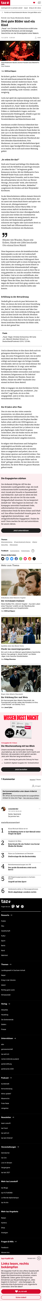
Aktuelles (4, 1010)
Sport (3, 941)
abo (2, 1044)
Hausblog (4, 1015)
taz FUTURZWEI (7, 1193)
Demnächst (5, 1153)
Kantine (4, 1223)
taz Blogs (4, 1188)
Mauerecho (5, 1098)
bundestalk (5, 1084)
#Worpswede (14, 545)
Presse (3, 1029)
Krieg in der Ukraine (8, 980)
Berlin (3, 946)
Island (3, 985)
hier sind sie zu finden (31, 798)
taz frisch (4, 1128)
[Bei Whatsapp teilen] (20, 558)
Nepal (3, 975)
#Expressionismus (7, 542)
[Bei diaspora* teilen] (25, 558)
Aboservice (5, 1252)
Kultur (3, 936)
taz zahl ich (5, 1054)
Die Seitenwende (7, 1020)
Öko (2, 926)
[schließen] (39, 1258)
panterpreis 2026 (7, 1069)
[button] (39, 2)
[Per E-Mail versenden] (2, 558)
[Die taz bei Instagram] (22, 907)
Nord (3, 950)
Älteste (38, 780)
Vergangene (5, 1168)
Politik (3, 921)
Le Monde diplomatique (10, 1198)
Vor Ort (4, 1158)
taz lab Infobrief (7, 1138)
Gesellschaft (5, 931)
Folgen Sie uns (5, 907)
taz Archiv (4, 1202)
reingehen (4, 1108)
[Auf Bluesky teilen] (11, 558)
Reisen (3, 1218)
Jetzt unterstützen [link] (21, 530)
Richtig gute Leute (8, 990)
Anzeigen (4, 1233)
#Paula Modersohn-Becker (22, 542)
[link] (12, 8)
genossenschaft (7, 1049)
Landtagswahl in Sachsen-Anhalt (13, 970)
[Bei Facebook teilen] (16, 558)
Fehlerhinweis (25, 551)
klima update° (6, 1094)
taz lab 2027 (5, 1172)
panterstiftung (6, 1064)
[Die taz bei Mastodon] (13, 907)
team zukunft (6, 1123)
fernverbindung (6, 1089)
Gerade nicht (31, 1258)
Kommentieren (15, 551)
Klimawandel (5, 995)
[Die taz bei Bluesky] (17, 907)
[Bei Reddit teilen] (29, 558)
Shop (3, 1228)
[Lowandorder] (3, 809)
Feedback (4, 1247)
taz (6, 901)
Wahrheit (4, 955)
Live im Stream (6, 1163)
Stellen (3, 1024)
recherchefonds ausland (10, 1059)
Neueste (32, 780)
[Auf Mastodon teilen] (7, 558)
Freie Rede (5, 1103)
